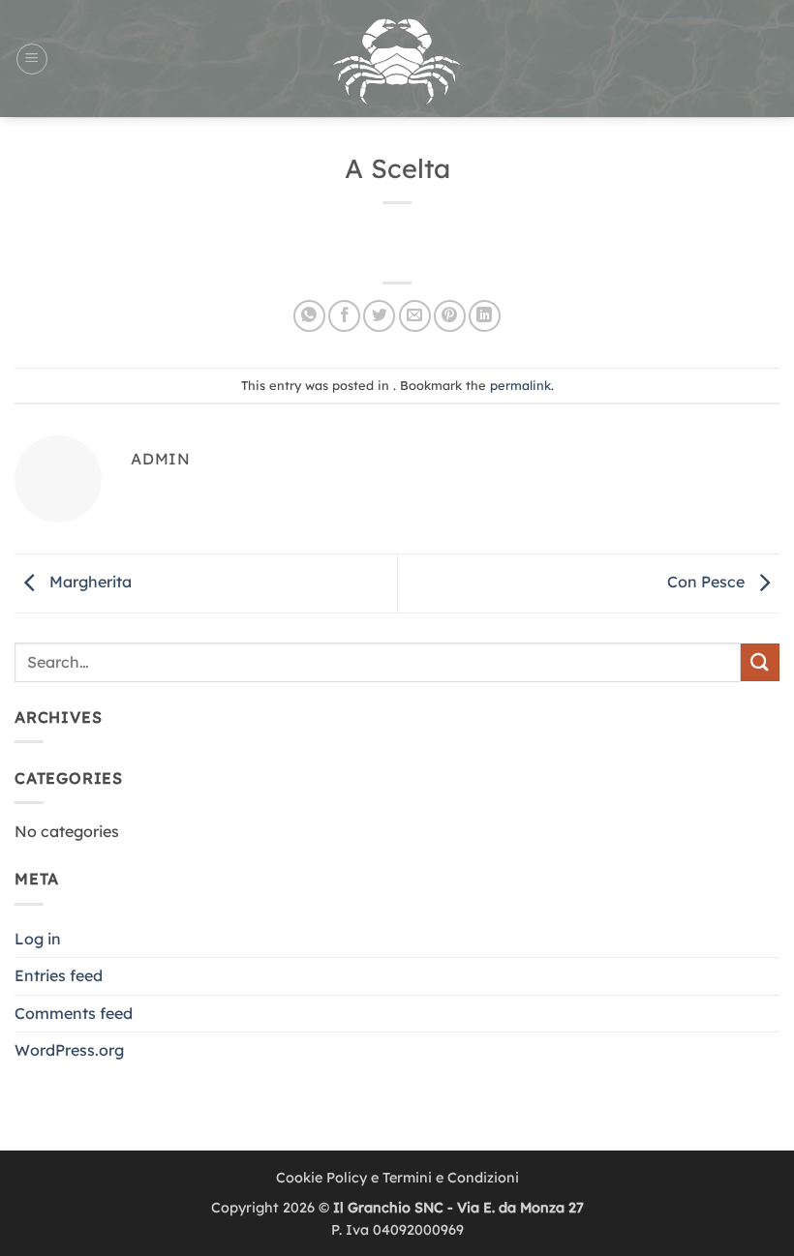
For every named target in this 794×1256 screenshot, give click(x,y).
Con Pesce (707, 581)
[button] (31, 59)
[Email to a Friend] (415, 316)
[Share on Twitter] (379, 316)
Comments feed (74, 1013)
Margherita (89, 581)
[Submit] (760, 662)
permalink (520, 385)
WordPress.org (69, 1050)
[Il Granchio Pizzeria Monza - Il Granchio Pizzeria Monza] (397, 58)
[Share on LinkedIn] (485, 316)
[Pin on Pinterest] (450, 316)
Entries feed (59, 975)
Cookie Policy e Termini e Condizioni (397, 1177)
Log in (38, 938)
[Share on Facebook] (344, 316)
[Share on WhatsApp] (309, 316)
